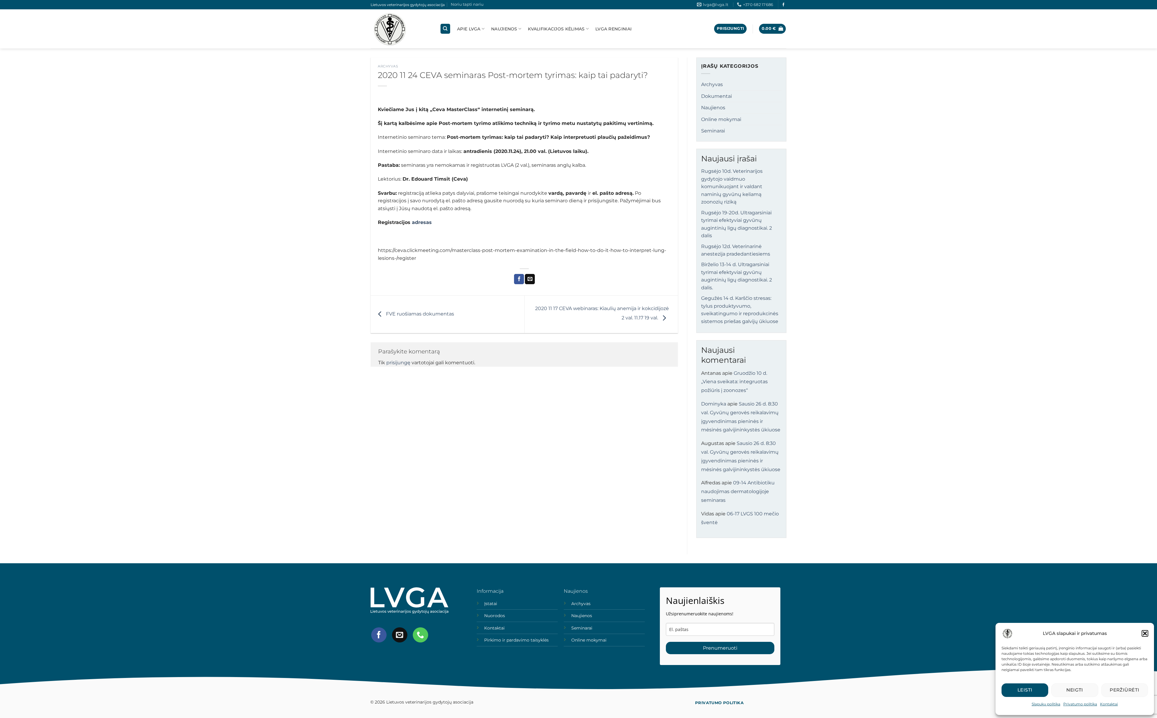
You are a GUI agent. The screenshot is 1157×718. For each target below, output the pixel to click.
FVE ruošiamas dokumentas (419, 314)
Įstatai (490, 603)
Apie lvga (469, 29)
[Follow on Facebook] (783, 5)
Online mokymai (721, 119)
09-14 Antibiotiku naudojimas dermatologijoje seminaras (738, 491)
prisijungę (398, 362)
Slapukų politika (1046, 704)
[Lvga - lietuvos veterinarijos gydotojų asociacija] (401, 28)
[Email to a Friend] (530, 279)
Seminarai (713, 131)
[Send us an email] (399, 634)
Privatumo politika (1080, 704)
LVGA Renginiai (613, 29)
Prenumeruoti (720, 648)
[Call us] (420, 634)
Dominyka (713, 404)
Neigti (1074, 690)
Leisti (1025, 690)
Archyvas (388, 66)
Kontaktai (1109, 704)
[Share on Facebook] (519, 279)
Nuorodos (494, 615)
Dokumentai (716, 96)
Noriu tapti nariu (467, 4)
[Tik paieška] (445, 29)
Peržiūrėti (1125, 690)
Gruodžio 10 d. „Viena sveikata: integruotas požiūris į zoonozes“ (734, 381)
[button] (1145, 633)
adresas (422, 222)
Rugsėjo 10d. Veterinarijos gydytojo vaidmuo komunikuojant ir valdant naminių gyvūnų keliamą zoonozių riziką (732, 186)
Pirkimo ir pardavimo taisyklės (516, 640)
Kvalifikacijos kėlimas (556, 29)
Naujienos (504, 29)
